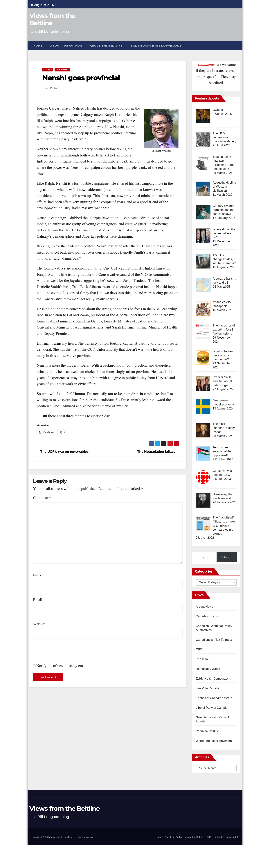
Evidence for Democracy (212, 678)
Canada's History (207, 616)
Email (37, 599)
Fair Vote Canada (207, 688)
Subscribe (226, 557)
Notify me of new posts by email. (62, 665)
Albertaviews (204, 606)
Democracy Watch (208, 668)
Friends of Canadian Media (214, 698)
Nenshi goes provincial (81, 77)
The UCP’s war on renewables (64, 451)
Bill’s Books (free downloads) (156, 45)
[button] (239, 45)
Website (39, 623)
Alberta (47, 70)
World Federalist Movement (214, 740)
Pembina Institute (207, 731)
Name (37, 575)
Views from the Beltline (52, 19)
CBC (199, 649)
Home (37, 45)
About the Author (66, 45)
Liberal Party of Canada (212, 707)
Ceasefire (202, 659)
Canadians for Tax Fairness (214, 639)
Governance (62, 70)
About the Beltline (106, 45)
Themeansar (87, 837)
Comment (42, 497)
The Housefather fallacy (157, 451)
